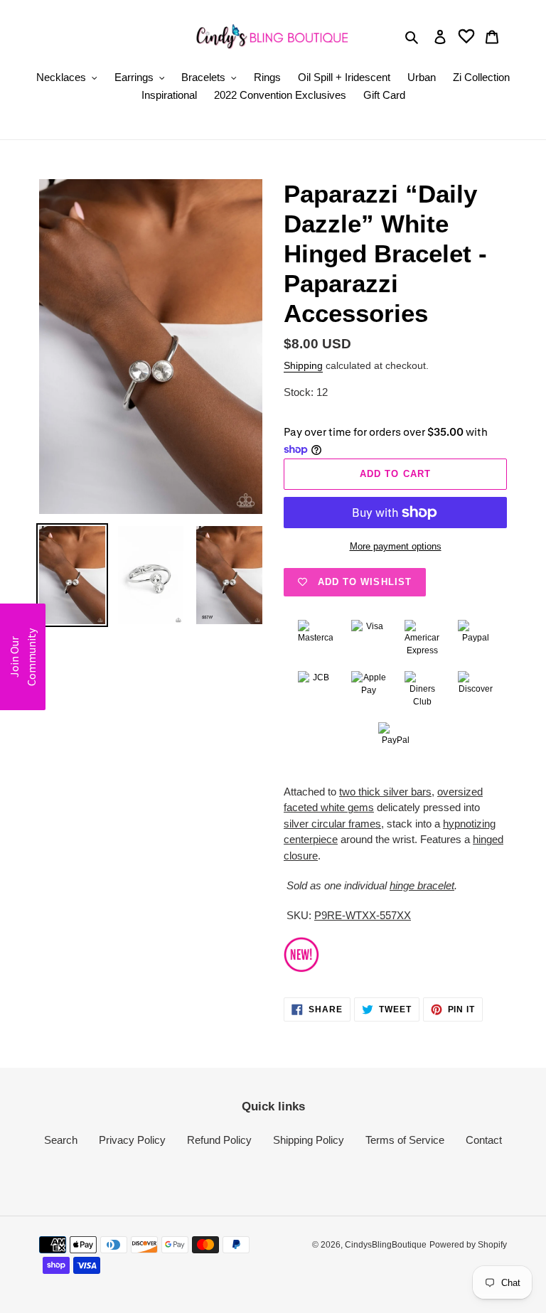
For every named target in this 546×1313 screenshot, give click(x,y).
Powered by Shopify (468, 1245)
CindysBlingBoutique (386, 1245)
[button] (23, 657)
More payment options (395, 546)
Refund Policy (219, 1140)
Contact (484, 1140)
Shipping (303, 365)
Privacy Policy (132, 1140)
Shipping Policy (308, 1140)
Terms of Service (404, 1140)
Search (60, 1140)
